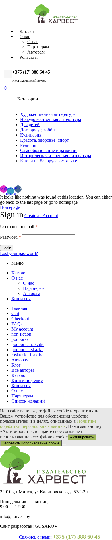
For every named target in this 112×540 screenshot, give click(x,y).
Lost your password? (19, 253)
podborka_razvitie (27, 344)
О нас (17, 278)
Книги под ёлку (27, 380)
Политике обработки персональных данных (48, 424)
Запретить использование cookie (30, 443)
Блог (16, 365)
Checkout (20, 318)
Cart (15, 313)
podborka (20, 339)
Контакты (21, 298)
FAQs (16, 323)
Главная (19, 308)
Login (6, 248)
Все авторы (22, 370)
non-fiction (21, 334)
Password (10, 237)
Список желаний (28, 401)
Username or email (19, 226)
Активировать (82, 437)
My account (22, 329)
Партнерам (34, 288)
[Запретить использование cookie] (64, 444)
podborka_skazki (27, 349)
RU (94, 174)
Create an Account (41, 215)
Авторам (31, 293)
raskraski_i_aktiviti (28, 354)
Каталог (19, 272)
